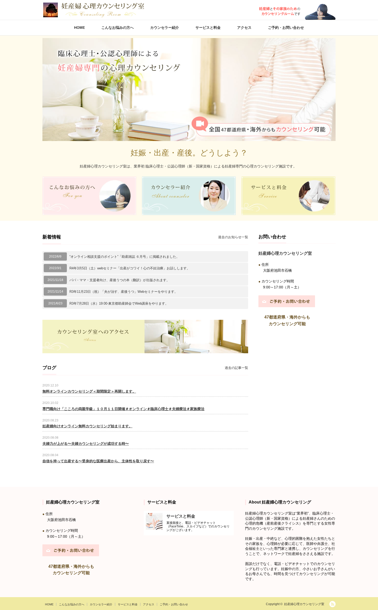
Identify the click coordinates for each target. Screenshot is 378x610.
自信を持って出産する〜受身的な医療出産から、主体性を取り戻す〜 (98, 461)
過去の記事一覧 (236, 368)
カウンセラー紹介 (164, 27)
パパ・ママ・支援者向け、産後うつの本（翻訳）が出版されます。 (119, 280)
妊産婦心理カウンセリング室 (304, 604)
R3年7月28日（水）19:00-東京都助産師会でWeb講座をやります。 (118, 303)
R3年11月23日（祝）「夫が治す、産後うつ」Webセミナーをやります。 (123, 292)
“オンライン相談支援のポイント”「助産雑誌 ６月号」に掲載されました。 (124, 257)
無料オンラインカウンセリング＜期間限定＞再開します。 (89, 391)
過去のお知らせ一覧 (233, 237)
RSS (332, 604)
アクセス (244, 27)
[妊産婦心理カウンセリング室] (93, 10)
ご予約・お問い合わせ (286, 27)
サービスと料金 (208, 27)
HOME (79, 27)
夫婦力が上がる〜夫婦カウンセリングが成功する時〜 (85, 443)
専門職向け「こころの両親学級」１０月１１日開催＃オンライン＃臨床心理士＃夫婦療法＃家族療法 (123, 409)
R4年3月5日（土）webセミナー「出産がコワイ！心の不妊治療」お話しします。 (129, 268)
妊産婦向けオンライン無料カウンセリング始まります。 (87, 426)
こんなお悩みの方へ (117, 27)
